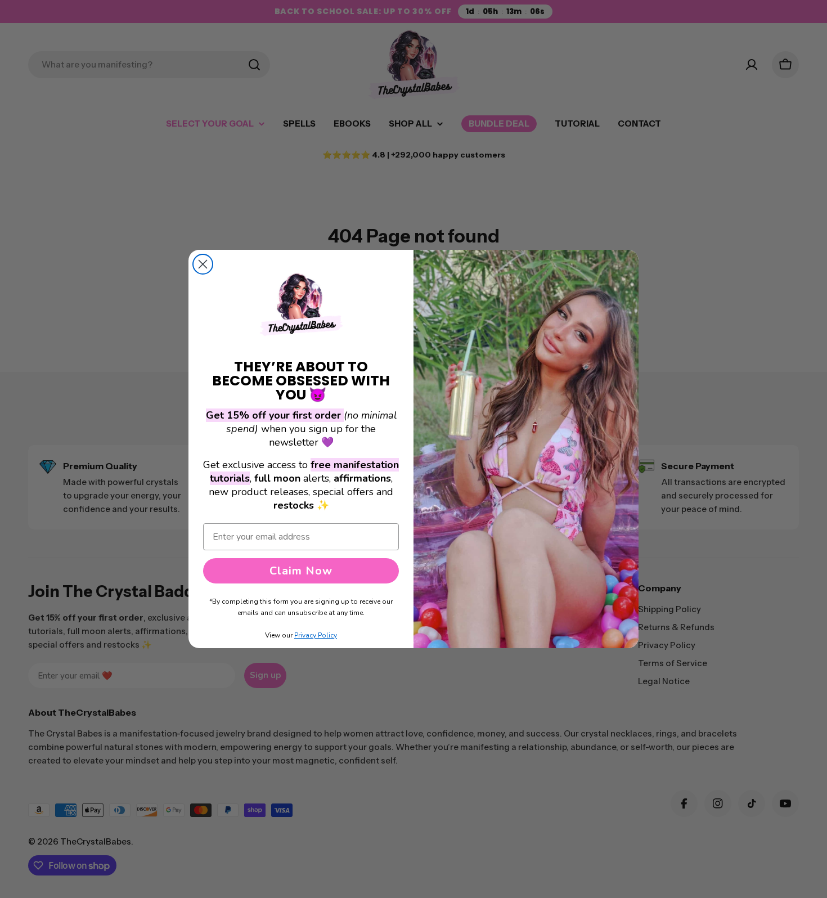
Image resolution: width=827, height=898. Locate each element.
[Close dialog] (203, 264)
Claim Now (300, 570)
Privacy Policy (315, 635)
